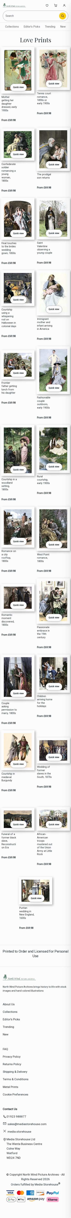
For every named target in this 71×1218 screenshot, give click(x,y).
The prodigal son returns (44, 176)
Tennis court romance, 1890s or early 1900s (44, 98)
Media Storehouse (46, 1184)
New (63, 26)
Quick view (18, 87)
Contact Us (10, 1109)
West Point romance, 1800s (43, 558)
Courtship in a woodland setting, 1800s (9, 484)
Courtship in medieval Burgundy (8, 777)
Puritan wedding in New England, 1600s (26, 913)
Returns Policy (12, 1064)
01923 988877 (16, 1116)
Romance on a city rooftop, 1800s (9, 556)
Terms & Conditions (15, 1079)
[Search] (62, 15)
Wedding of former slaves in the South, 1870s (44, 772)
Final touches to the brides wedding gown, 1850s (9, 248)
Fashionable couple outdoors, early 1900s (43, 402)
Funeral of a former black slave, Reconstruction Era (9, 841)
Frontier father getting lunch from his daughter (9, 387)
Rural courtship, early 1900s (43, 480)
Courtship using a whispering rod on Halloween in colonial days (9, 318)
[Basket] (56, 5)
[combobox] (31, 16)
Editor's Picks (32, 26)
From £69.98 (9, 120)
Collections (12, 26)
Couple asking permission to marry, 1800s (9, 708)
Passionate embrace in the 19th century (43, 632)
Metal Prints (10, 1087)
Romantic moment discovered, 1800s (8, 620)
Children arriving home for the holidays (44, 701)
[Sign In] (64, 5)
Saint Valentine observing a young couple (44, 247)
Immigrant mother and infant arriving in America (44, 324)
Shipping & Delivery (15, 1071)
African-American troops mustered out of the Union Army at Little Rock (44, 844)
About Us (9, 1004)
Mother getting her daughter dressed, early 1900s (9, 104)
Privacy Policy (12, 1056)
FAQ (5, 1049)
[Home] (14, 5)
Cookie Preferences (15, 1094)
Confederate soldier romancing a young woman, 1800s (9, 172)
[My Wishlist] (47, 5)
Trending (50, 26)
